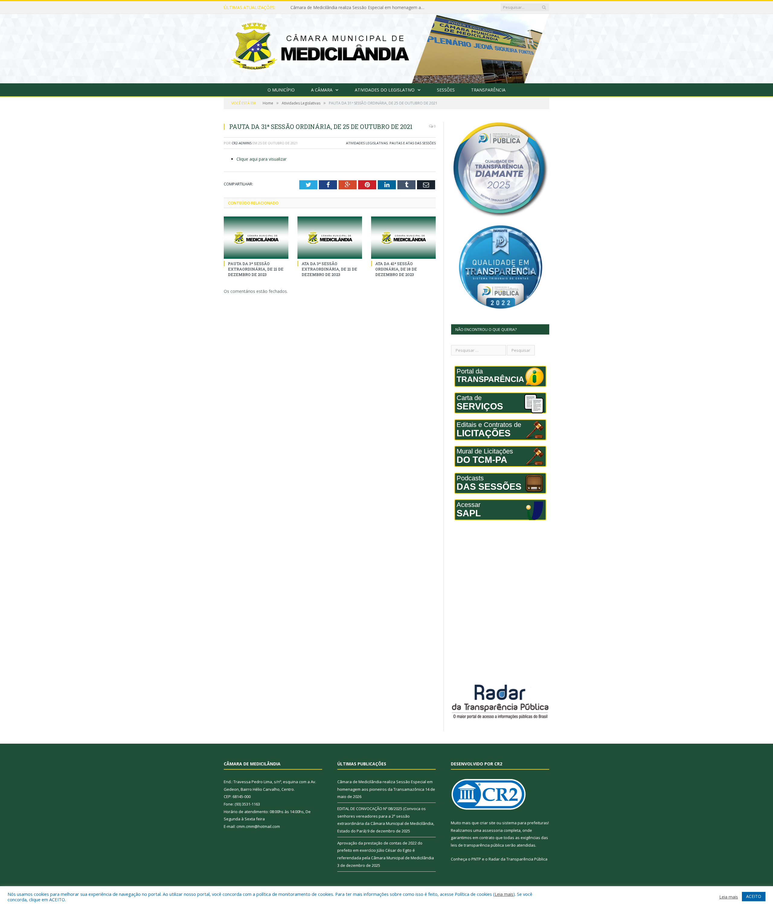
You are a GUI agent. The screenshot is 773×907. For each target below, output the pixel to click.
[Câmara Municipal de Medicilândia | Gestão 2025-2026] (386, 47)
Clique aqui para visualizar (261, 159)
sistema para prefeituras (525, 822)
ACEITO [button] (753, 896)
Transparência (488, 90)
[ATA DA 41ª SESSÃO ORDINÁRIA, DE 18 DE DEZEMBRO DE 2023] (403, 237)
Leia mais (504, 894)
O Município (281, 90)
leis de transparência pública (477, 845)
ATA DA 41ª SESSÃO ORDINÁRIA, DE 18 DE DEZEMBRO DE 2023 (396, 269)
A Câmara (321, 90)
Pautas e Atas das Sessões (413, 143)
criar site (488, 822)
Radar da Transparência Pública (518, 859)
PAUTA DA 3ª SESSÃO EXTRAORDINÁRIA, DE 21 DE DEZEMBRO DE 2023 (256, 269)
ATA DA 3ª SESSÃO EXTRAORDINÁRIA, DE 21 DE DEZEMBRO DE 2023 (329, 269)
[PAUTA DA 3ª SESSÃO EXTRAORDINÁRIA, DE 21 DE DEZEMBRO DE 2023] (256, 237)
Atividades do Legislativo (385, 90)
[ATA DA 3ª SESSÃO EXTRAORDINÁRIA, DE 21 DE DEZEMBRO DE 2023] (329, 237)
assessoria (492, 830)
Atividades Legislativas (367, 143)
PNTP (476, 859)
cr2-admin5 (242, 143)
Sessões (446, 90)
